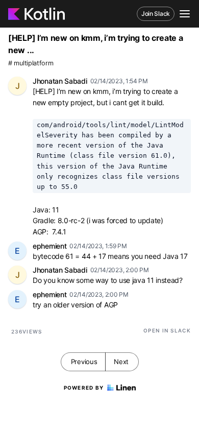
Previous (84, 361)
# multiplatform (31, 63)
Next (121, 361)
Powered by (84, 388)
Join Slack (155, 13)
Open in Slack (167, 330)
